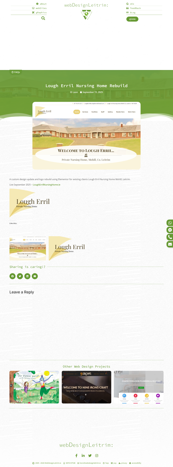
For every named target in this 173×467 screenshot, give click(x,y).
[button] (43, 18)
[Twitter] (89, 455)
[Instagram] (96, 455)
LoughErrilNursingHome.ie (46, 184)
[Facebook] (76, 455)
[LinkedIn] (83, 455)
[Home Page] (86, 5)
